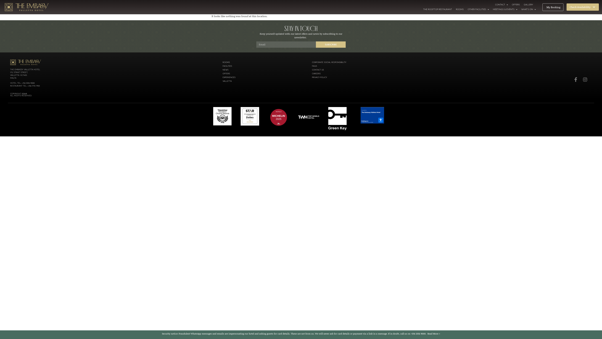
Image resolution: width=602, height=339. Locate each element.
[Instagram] (585, 79)
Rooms (460, 9)
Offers (516, 5)
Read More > (434, 333)
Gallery (528, 5)
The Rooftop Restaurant (437, 9)
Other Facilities (477, 9)
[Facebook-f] (575, 79)
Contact (500, 5)
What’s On (527, 9)
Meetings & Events (504, 9)
